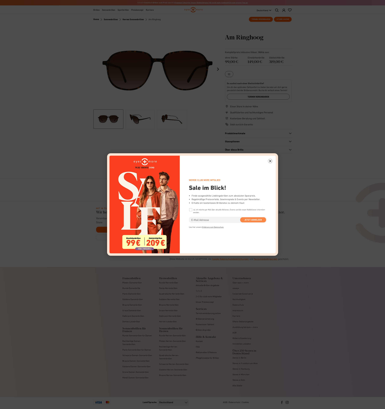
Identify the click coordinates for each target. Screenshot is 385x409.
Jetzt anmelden (253, 220)
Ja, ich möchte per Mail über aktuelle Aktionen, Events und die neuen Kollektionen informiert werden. (229, 211)
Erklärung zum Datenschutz (213, 227)
